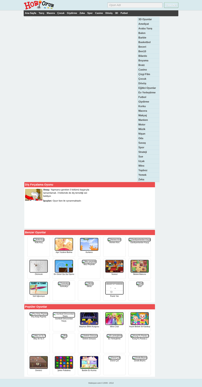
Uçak (141, 161)
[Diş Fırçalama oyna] (74, 222)
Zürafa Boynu (140, 361)
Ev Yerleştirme (147, 92)
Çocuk (60, 13)
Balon (142, 33)
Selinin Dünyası (89, 339)
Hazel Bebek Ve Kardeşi (139, 326)
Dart (140, 286)
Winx (141, 165)
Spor (90, 13)
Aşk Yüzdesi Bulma (64, 252)
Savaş (28, 18)
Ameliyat (143, 24)
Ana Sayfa (30, 13)
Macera (51, 13)
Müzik (141, 129)
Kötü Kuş (39, 242)
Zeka (82, 13)
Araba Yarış (145, 28)
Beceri (142, 46)
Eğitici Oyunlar (147, 88)
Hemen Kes (114, 242)
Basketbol (144, 42)
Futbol (124, 13)
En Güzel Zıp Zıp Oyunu (64, 274)
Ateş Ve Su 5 (38, 339)
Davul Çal (114, 361)
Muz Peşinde (89, 264)
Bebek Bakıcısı (139, 274)
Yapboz (142, 170)
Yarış (41, 13)
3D (116, 13)
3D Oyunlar (145, 19)
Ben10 (142, 51)
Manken (143, 120)
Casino (99, 13)
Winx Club (114, 326)
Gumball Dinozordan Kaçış (64, 320)
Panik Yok (114, 296)
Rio (63, 339)
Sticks (89, 286)
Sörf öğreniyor (39, 296)
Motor (141, 124)
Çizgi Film (144, 74)
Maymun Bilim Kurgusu (89, 326)
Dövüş (109, 13)
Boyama (143, 60)
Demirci (38, 370)
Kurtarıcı (89, 252)
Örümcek (39, 274)
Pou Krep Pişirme (38, 317)
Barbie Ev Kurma (89, 370)
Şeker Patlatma (64, 370)
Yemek (142, 175)
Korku (142, 106)
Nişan (141, 133)
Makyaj (142, 115)
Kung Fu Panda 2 (139, 339)
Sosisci (114, 274)
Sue (140, 156)
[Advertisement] (130, 207)
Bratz (141, 65)
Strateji (142, 152)
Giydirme (72, 13)
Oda (140, 138)
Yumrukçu (64, 286)
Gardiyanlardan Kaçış (139, 242)
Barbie (142, 37)
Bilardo (142, 56)
